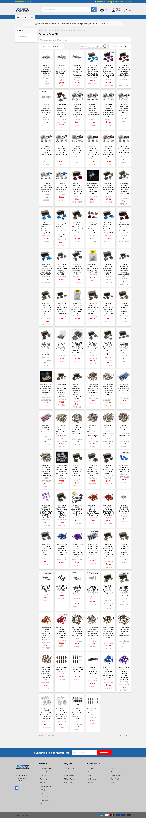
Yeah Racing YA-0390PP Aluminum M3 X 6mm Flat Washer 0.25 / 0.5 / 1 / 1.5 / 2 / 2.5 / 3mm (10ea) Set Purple (46, 511)
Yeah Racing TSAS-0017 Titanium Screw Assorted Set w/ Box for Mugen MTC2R (77, 269)
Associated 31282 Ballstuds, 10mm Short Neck (77, 669)
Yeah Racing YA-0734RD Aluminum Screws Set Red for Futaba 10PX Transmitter (108, 510)
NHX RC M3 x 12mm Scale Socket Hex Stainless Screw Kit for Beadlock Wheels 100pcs (108, 431)
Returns (42, 793)
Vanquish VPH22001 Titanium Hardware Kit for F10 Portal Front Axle (61, 70)
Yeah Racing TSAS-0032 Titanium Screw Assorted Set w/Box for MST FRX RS (124, 348)
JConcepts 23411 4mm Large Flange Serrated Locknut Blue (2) (123, 468)
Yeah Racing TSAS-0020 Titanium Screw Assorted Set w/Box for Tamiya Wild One (92, 348)
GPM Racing (92, 768)
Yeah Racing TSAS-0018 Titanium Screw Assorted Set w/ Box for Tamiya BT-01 (46, 308)
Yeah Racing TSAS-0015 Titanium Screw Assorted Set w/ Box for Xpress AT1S (77, 228)
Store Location (45, 797)
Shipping (43, 782)
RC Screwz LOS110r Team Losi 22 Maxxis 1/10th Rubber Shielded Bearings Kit (108, 151)
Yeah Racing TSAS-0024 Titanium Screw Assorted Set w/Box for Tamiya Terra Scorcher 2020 (61, 390)
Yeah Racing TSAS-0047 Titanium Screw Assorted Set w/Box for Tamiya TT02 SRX (108, 470)
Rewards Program (46, 768)
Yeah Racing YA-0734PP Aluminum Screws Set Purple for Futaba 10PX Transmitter (77, 549)
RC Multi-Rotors (69, 779)
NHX (89, 775)
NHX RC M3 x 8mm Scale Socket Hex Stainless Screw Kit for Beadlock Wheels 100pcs (46, 470)
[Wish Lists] (108, 10)
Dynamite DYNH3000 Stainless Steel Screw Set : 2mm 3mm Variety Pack (61, 348)
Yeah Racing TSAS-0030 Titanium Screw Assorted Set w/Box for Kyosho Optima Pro (77, 471)
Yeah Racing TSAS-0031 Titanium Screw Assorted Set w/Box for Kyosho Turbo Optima (61, 511)
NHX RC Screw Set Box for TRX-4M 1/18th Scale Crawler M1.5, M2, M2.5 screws (92, 548)
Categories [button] (21, 17)
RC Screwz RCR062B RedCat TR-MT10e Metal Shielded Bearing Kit (124, 150)
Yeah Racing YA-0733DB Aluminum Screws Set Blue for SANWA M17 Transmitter (108, 672)
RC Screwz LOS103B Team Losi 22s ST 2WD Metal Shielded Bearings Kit (46, 187)
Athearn (113, 772)
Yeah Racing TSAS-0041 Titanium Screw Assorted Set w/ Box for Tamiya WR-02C (92, 470)
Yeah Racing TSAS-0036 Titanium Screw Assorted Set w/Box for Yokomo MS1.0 (93, 308)
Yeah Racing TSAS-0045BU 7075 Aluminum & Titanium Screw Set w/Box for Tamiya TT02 (108, 228)
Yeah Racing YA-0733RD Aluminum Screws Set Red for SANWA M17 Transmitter (61, 632)
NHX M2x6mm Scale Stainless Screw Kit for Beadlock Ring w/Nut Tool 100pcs (108, 389)
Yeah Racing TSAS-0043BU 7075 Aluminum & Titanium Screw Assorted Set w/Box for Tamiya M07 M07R (61, 230)
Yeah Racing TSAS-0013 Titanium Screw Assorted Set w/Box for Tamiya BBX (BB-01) (124, 189)
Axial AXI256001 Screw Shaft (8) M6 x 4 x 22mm (61, 588)
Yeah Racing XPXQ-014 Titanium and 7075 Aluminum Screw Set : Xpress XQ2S (93, 228)
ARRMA (113, 768)
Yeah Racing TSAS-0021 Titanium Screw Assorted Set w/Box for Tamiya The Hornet (108, 592)
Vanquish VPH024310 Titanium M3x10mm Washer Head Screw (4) (77, 591)
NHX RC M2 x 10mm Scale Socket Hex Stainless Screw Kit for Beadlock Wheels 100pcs (61, 431)
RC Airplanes (68, 782)
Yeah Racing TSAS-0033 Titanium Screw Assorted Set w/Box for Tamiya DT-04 (61, 269)
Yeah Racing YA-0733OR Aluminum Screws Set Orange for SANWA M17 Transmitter (46, 633)
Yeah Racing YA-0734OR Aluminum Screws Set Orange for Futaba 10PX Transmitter (93, 510)
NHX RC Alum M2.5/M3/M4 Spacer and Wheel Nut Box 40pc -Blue (124, 388)
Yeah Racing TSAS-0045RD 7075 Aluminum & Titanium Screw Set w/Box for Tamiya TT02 (124, 228)
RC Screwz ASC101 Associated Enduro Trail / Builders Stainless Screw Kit (77, 110)
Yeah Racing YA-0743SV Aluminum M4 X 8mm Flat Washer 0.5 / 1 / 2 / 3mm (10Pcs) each (46, 714)
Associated (115, 779)
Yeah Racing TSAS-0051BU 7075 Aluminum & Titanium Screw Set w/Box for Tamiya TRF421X (93, 70)
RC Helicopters (69, 775)
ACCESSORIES (69, 768)
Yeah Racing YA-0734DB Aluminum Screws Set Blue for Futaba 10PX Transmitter (61, 549)
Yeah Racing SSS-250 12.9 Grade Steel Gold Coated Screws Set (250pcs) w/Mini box (46, 389)
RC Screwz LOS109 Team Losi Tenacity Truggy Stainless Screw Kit (123, 108)
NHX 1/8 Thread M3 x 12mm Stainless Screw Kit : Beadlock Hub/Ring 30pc (92, 631)
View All (113, 782)
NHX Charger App (45, 800)
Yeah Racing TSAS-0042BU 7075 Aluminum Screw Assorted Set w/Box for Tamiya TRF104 (46, 228)
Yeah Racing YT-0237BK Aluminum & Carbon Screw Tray (92, 671)
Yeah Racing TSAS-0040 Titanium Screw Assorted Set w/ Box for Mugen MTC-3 (108, 269)
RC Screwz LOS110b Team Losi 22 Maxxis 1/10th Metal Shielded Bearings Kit (93, 151)
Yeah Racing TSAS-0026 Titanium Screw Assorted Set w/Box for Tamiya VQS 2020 (61, 308)
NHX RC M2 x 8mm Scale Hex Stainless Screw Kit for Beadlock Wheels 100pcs (77, 430)
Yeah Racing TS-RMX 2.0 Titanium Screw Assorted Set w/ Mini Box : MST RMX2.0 (93, 268)
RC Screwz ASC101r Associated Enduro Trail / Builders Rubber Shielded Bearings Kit (108, 110)
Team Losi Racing (117, 775)
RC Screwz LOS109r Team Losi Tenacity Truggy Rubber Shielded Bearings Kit (61, 151)
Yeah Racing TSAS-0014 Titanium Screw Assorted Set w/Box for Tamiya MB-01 (124, 308)
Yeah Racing (92, 779)
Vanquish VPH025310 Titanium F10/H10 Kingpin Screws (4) (93, 590)
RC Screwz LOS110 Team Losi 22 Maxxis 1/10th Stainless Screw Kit (77, 150)
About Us (43, 775)
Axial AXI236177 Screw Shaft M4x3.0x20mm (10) (46, 589)
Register (119, 11)
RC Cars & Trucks (69, 772)
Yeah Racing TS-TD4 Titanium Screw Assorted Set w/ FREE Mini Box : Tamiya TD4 (77, 308)
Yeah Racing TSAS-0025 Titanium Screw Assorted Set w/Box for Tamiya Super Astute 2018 (46, 349)
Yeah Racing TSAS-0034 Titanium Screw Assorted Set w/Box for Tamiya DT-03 (124, 591)
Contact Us (43, 772)
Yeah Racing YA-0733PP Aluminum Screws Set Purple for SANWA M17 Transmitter (124, 673)
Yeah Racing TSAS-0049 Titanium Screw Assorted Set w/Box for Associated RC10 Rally (124, 270)
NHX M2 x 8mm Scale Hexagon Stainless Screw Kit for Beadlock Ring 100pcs (92, 388)
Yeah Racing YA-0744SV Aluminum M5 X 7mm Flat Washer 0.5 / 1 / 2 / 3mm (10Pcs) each (61, 714)
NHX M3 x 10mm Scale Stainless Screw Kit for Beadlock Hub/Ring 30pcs (124, 631)
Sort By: (43, 46)
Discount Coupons (46, 786)
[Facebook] (16, 788)
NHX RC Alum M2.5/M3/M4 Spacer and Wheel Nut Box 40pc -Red (46, 430)
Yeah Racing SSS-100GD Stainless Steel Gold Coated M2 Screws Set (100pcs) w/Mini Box (61, 470)
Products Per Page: (116, 46)
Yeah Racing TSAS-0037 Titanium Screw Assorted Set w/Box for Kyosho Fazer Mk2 (46, 550)
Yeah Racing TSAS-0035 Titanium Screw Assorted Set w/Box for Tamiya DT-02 (124, 549)
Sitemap (43, 804)
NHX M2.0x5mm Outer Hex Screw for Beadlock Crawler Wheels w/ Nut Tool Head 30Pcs (108, 632)
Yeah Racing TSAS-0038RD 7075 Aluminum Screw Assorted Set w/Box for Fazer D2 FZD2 (77, 188)
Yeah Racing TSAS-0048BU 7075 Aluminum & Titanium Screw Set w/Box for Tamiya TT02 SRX (46, 269)
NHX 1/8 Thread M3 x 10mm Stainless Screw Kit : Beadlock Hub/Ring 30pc (77, 631)
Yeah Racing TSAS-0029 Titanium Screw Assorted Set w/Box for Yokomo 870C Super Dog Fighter (77, 391)
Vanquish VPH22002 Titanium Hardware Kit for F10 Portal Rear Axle (46, 109)
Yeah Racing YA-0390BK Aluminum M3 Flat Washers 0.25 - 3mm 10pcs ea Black (77, 510)
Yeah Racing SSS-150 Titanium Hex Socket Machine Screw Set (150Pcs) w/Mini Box (93, 188)
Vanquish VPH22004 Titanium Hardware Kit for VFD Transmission (77, 70)
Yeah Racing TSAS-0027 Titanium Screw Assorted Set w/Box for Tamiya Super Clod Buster (61, 110)
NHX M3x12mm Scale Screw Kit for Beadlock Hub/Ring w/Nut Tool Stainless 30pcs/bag (46, 672)
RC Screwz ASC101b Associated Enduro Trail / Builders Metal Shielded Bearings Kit (93, 110)
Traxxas (90, 772)
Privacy (42, 790)
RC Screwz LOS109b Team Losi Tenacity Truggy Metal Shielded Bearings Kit (46, 151)
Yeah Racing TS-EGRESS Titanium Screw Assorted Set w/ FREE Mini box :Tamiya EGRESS (77, 348)
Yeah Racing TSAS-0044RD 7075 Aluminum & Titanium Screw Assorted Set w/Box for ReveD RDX (124, 71)
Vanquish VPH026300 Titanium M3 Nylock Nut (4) (124, 508)
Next (127, 735)
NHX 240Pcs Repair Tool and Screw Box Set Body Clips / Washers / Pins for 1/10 (77, 714)
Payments (43, 779)
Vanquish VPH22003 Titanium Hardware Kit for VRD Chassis (46, 69)
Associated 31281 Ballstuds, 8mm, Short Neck (61, 669)
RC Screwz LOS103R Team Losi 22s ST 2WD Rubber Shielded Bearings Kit (61, 187)
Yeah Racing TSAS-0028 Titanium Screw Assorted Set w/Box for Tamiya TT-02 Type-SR (108, 550)
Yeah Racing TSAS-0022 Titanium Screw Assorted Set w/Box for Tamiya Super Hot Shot (108, 349)
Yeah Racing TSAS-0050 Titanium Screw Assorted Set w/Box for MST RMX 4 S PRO (108, 308)
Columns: (84, 46)
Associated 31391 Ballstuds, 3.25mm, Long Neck (92, 712)
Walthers (91, 782)
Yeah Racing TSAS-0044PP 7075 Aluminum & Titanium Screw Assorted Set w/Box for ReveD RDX (108, 71)
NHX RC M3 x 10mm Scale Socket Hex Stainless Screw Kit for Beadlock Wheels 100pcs (92, 431)
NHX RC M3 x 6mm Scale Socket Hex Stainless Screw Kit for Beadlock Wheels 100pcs (124, 431)
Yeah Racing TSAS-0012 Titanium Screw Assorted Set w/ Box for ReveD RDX (108, 188)
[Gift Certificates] (102, 10)
